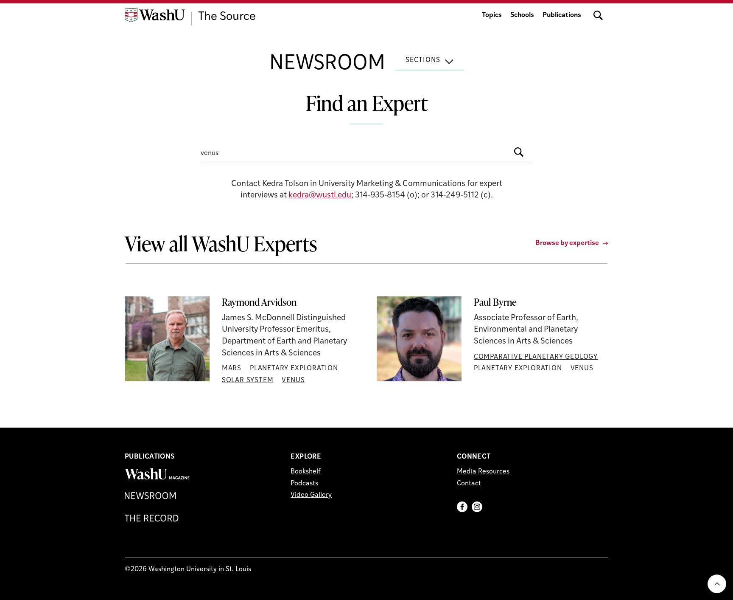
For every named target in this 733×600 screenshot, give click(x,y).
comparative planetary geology (536, 357)
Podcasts (304, 483)
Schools (522, 15)
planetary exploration (294, 368)
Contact (469, 483)
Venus (293, 380)
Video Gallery (311, 495)
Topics (492, 15)
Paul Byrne (495, 302)
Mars (231, 368)
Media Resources (483, 471)
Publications (562, 15)
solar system (248, 380)
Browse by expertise (567, 243)
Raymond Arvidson (259, 302)
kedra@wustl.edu (319, 196)
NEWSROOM (327, 64)
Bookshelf (306, 471)
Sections (423, 60)
